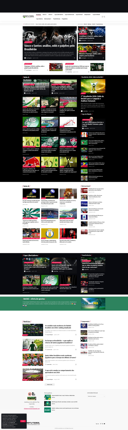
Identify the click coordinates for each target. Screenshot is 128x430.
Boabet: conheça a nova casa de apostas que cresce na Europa (65, 408)
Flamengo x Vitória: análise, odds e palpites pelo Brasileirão (34, 67)
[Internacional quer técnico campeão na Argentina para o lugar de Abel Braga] (84, 231)
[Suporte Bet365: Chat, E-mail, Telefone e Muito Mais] (47, 397)
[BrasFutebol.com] (28, 17)
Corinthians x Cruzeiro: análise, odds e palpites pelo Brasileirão (91, 37)
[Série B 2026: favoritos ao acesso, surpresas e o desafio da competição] (68, 193)
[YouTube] (104, 424)
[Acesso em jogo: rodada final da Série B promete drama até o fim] (49, 233)
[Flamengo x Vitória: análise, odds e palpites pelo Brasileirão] (56, 67)
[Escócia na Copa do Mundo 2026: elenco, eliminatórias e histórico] (84, 171)
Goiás (61, 218)
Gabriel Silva (69, 71)
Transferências (99, 24)
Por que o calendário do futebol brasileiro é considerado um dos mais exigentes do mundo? (48, 110)
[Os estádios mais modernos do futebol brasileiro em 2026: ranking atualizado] (33, 330)
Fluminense (62, 84)
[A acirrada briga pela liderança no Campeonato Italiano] (84, 217)
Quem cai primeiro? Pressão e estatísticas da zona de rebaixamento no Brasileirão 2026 (68, 130)
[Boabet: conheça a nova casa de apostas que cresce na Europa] (47, 409)
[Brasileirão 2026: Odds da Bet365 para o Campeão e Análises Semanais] (93, 86)
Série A (85, 24)
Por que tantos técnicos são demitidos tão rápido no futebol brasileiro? (67, 110)
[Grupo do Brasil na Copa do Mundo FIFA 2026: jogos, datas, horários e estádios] (84, 150)
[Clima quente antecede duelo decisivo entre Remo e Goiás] (68, 213)
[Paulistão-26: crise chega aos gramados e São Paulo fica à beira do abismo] (84, 352)
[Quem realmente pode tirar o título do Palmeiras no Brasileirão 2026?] (31, 122)
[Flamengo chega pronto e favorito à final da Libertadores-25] (68, 280)
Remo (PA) (44, 218)
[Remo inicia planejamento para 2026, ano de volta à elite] (49, 213)
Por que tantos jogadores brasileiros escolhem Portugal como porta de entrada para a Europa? (96, 275)
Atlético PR (26, 238)
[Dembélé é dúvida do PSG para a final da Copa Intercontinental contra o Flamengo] (84, 223)
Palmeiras (27, 84)
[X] (102, 424)
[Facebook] (100, 424)
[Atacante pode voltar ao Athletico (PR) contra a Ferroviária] (68, 233)
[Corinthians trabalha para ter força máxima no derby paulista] (84, 325)
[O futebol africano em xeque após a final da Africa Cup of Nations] (84, 190)
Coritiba (25, 218)
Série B (93, 24)
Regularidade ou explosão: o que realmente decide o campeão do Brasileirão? (49, 130)
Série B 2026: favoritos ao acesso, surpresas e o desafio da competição (68, 202)
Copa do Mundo (86, 119)
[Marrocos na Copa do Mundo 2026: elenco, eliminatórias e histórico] (84, 158)
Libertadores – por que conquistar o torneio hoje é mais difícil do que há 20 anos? (35, 267)
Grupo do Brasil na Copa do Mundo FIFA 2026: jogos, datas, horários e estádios (97, 150)
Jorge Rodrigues (50, 334)
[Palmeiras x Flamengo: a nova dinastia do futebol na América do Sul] (31, 280)
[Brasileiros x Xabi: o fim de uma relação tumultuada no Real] (84, 197)
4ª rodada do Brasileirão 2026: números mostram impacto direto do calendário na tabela (49, 170)
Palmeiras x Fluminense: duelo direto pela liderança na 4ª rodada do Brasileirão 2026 (68, 150)
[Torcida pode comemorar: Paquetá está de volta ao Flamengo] (84, 283)
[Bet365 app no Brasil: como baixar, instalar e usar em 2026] (47, 403)
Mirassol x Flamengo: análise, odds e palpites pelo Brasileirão (90, 55)
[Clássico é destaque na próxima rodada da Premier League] (84, 203)
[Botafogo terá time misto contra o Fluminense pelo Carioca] (84, 339)
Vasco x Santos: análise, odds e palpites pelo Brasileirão (46, 24)
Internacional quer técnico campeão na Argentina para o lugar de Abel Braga (96, 231)
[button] (23, 421)
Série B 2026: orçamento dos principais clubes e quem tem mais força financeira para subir (49, 202)
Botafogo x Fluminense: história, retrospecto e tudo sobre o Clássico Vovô (63, 89)
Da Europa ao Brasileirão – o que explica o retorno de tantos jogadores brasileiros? (59, 342)
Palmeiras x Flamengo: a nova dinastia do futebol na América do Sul (30, 288)
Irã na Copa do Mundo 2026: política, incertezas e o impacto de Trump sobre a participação (96, 142)
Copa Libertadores (29, 262)
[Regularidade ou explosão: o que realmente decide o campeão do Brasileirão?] (49, 122)
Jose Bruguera (29, 57)
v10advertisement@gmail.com (32, 408)
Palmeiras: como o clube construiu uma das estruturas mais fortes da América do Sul (34, 89)
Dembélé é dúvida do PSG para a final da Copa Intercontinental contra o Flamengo (96, 223)
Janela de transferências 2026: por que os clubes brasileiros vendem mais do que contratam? (77, 67)
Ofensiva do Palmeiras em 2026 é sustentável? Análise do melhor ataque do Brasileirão (49, 150)
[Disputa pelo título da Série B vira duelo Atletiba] (31, 233)
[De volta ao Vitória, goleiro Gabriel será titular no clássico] (84, 345)
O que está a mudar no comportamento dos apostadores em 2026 (59, 371)
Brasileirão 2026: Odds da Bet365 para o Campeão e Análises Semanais (92, 98)
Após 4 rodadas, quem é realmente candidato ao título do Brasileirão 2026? (31, 150)
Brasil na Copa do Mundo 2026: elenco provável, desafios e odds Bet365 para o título (97, 134)
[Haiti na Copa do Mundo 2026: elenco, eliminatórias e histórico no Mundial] (84, 164)
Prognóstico (28, 42)
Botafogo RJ (55, 84)
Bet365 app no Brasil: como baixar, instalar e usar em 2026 (64, 401)
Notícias (89, 24)
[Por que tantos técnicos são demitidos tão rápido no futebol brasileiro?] (68, 102)
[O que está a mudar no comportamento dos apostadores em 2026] (33, 375)
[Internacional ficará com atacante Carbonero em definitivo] (84, 210)
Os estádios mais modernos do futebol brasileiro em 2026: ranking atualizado (58, 327)
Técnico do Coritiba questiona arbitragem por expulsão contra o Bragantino (31, 222)
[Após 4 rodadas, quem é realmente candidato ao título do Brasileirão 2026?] (31, 142)
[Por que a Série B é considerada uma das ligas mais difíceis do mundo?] (31, 193)
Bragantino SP (26, 166)
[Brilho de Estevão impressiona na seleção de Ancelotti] (84, 178)
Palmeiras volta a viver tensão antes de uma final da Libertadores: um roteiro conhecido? (49, 288)
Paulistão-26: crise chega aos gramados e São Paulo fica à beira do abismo (96, 352)
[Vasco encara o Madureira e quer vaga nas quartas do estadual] (84, 332)
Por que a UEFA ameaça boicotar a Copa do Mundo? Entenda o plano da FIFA (93, 124)
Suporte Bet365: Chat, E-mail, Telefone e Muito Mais (63, 395)
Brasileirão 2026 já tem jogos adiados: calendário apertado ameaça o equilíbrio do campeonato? (68, 170)
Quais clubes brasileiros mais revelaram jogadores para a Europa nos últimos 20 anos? (60, 356)
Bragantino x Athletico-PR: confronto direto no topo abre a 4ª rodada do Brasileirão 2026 (31, 170)
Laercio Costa (49, 349)
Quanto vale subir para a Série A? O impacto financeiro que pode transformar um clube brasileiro (31, 110)
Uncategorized (31, 146)
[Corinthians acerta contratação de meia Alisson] (84, 290)
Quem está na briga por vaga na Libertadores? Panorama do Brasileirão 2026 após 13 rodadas (62, 267)
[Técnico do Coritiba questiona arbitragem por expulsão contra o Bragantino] (31, 213)
